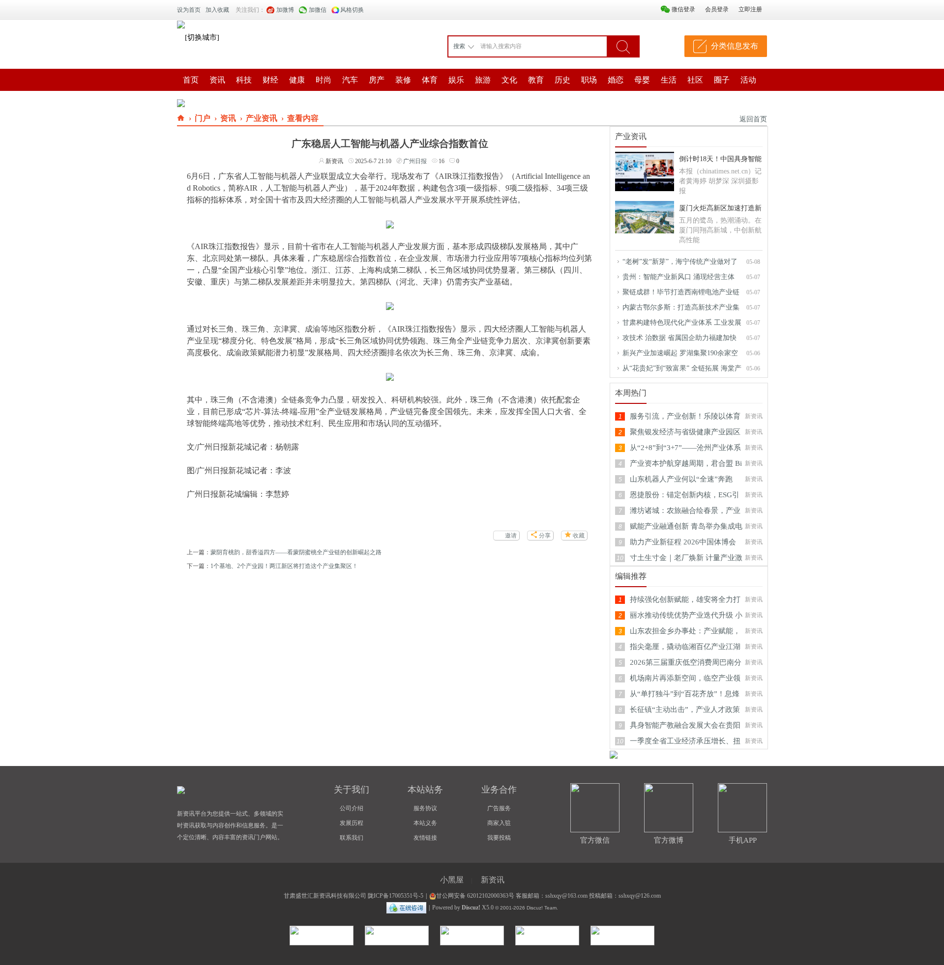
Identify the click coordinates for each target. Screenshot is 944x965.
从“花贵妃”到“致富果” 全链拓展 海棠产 (681, 368)
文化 (509, 80)
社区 (695, 80)
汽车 (350, 80)
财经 (270, 80)
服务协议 (425, 808)
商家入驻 (499, 823)
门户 (202, 118)
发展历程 (351, 823)
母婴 (642, 80)
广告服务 (499, 808)
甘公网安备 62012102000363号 (475, 895)
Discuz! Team (542, 907)
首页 (191, 80)
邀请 (511, 535)
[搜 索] (623, 46)
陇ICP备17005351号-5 (395, 895)
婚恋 (615, 80)
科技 (244, 80)
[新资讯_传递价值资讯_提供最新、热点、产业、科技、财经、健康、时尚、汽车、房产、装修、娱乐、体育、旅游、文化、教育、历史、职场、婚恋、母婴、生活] (181, 24)
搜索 (459, 46)
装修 (403, 80)
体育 (430, 80)
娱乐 (456, 80)
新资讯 (492, 880)
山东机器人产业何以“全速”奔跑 (681, 479)
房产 (376, 80)
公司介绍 (351, 808)
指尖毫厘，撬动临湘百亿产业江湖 (685, 647)
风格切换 (352, 9)
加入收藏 (217, 9)
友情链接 (425, 837)
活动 (748, 80)
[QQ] (406, 907)
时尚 (323, 80)
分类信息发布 (734, 46)
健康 (297, 80)
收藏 (579, 535)
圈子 (722, 80)
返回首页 (753, 119)
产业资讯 (261, 118)
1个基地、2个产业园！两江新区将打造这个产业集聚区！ (284, 566)
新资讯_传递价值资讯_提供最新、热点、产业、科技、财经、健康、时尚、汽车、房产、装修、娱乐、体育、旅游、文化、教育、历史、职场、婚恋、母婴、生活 (181, 118)
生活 (669, 80)
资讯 (217, 80)
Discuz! (471, 907)
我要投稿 (499, 837)
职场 (589, 80)
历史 (562, 80)
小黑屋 (452, 880)
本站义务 (425, 823)
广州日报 (415, 161)
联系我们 (351, 837)
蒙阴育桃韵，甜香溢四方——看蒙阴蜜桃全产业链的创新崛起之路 (296, 552)
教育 (536, 80)
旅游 (483, 80)
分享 (545, 535)
